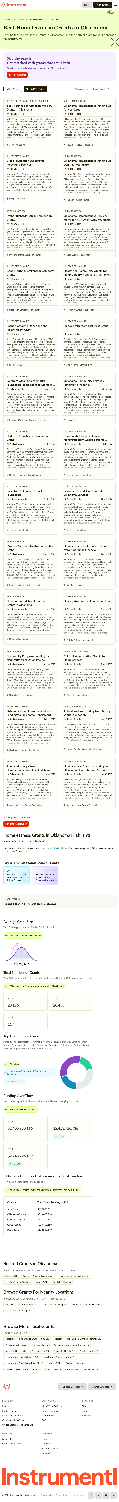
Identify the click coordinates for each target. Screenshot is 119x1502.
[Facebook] (91, 1495)
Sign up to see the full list (16, 823)
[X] (98, 1495)
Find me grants (19, 74)
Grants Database (100, 1386)
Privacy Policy (46, 1495)
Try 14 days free (103, 4)
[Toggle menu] (115, 4)
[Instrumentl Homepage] (14, 4)
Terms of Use (62, 1495)
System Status (77, 1495)
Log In (87, 4)
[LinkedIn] (113, 1495)
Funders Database (71, 1386)
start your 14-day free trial (50, 848)
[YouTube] (106, 1495)
